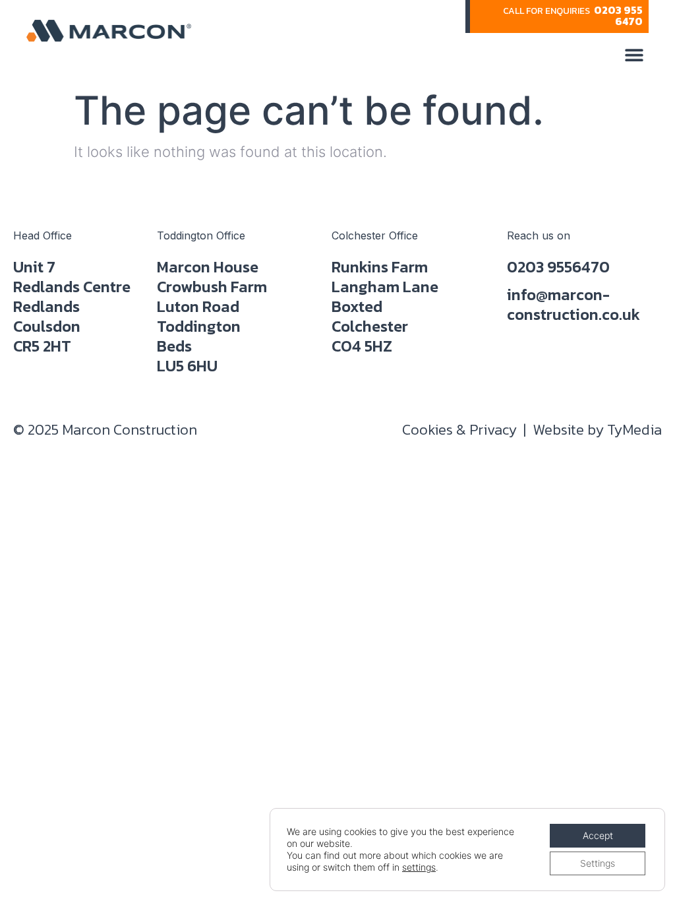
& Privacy (459, 430)
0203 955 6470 (618, 15)
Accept (598, 835)
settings (419, 867)
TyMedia (634, 430)
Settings (597, 863)
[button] (634, 54)
